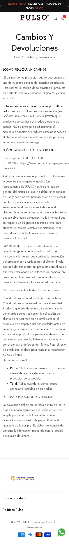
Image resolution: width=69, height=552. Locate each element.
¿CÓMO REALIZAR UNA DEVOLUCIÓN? (29, 150)
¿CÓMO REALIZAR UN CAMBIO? (25, 69)
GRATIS (39, 8)
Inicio (17, 57)
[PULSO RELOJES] (34, 18)
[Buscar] (55, 18)
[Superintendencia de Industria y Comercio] (24, 479)
